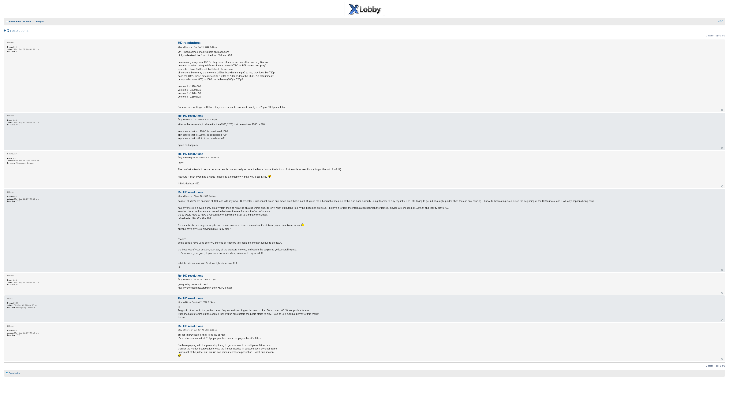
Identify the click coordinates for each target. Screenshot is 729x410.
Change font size (720, 21)
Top (722, 110)
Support (40, 21)
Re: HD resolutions (190, 115)
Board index (15, 21)
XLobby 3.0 (28, 21)
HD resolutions (16, 30)
